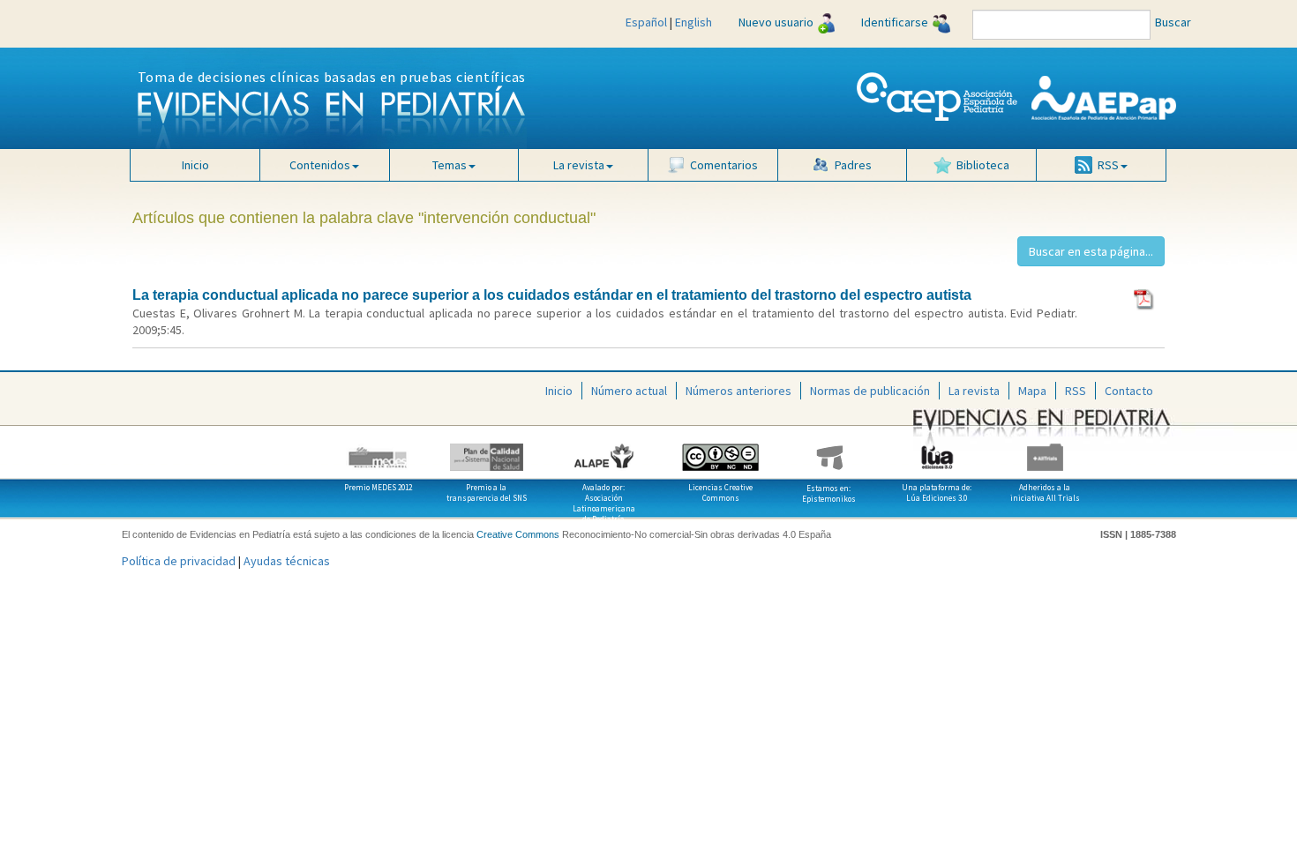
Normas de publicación (870, 391)
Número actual (629, 391)
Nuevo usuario (775, 22)
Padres (853, 165)
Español (646, 22)
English (693, 22)
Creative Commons (517, 534)
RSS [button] (1108, 165)
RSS (1075, 391)
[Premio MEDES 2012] (379, 450)
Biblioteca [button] (982, 165)
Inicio (195, 165)
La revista (974, 391)
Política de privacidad (179, 561)
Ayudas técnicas (287, 561)
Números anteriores (738, 391)
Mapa (1032, 391)
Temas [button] (449, 165)
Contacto (1129, 391)
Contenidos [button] (319, 165)
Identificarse (894, 22)
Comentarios (724, 165)
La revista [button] (578, 165)
